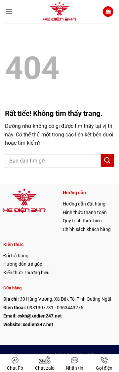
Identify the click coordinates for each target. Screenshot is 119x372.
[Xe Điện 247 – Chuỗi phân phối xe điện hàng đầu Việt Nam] (59, 11)
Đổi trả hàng (15, 255)
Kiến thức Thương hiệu (26, 272)
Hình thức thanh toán (85, 212)
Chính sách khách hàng (87, 229)
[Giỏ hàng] (108, 11)
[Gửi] (107, 160)
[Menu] (9, 11)
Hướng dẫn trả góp (22, 264)
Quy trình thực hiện (82, 220)
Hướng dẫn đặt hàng (84, 203)
